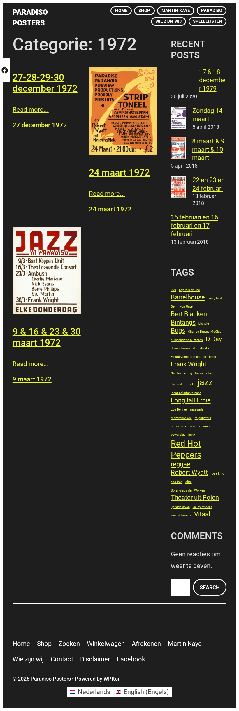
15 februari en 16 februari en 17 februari (194, 226)
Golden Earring (181, 373)
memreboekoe (181, 418)
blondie (203, 323)
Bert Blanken (189, 314)
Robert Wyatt (189, 472)
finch (212, 357)
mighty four (203, 418)
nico (192, 426)
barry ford (215, 298)
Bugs (178, 330)
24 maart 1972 (119, 172)
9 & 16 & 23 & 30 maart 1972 (47, 337)
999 (173, 290)
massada (196, 410)
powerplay (178, 435)
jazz (205, 382)
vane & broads (181, 515)
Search (210, 587)
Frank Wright (188, 364)
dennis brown (180, 348)
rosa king (217, 473)
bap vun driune (189, 290)
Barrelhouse (188, 297)
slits (188, 482)
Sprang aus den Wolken (188, 490)
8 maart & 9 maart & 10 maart (208, 149)
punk (191, 435)
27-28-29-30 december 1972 (45, 83)
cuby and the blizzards (187, 340)
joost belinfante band (186, 393)
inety (191, 384)
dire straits (201, 348)
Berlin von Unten (182, 307)
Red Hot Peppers (186, 449)
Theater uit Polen (195, 497)
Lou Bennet (179, 410)
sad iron (176, 482)
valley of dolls (202, 507)
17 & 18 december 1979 (212, 80)
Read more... (31, 109)
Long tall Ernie (191, 400)
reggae (180, 464)
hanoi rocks (203, 373)
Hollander (178, 384)
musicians (178, 426)
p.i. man (204, 426)
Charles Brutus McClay (204, 332)
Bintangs (183, 322)
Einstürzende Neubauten (188, 357)
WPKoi (111, 679)
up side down (180, 507)
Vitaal (202, 514)
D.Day (214, 339)
